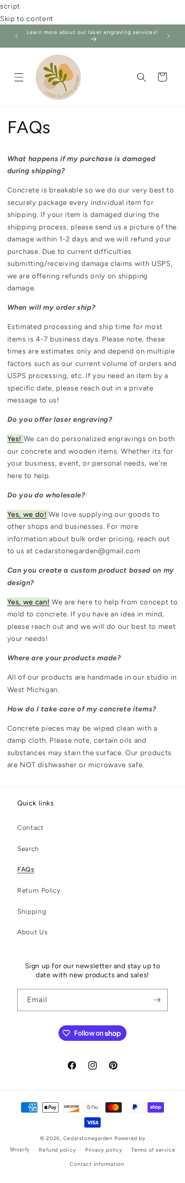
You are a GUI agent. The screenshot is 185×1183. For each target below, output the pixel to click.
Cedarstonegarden (88, 1138)
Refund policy (57, 1150)
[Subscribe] (157, 1000)
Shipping (31, 911)
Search (28, 849)
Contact (30, 827)
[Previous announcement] (16, 36)
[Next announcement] (168, 36)
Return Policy (39, 890)
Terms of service (153, 1150)
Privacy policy (103, 1150)
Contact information (97, 1164)
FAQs (25, 869)
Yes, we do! (27, 514)
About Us (32, 932)
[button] (19, 77)
